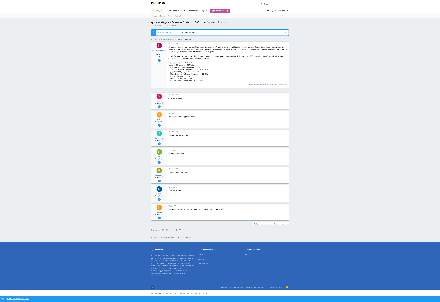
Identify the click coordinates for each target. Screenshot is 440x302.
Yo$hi (159, 119)
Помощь (272, 287)
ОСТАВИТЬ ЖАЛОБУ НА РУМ (18, 299)
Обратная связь (203, 263)
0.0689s (189, 293)
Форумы (201, 259)
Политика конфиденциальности (255, 287)
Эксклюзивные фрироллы (168, 32)
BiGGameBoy (159, 157)
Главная (201, 255)
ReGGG (159, 194)
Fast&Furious (159, 175)
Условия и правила (236, 287)
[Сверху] (284, 287)
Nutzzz (159, 212)
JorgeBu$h (159, 138)
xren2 (159, 101)
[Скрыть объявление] (285, 32)
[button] (180, 10)
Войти (246, 255)
